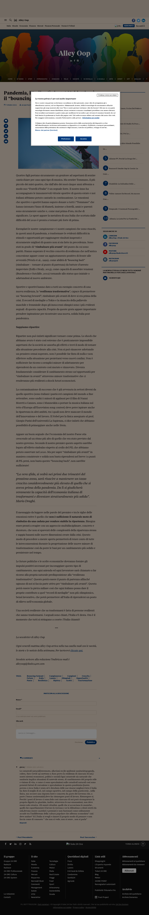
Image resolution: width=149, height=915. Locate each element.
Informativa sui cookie (90, 118)
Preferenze (65, 139)
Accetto (83, 139)
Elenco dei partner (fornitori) (46, 130)
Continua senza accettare (107, 95)
